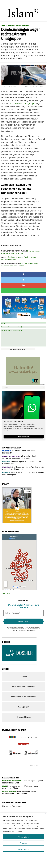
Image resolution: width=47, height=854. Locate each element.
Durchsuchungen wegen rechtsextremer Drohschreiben (19, 264)
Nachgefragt (23, 707)
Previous (10, 751)
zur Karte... (7, 594)
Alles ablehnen (23, 849)
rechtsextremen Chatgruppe (21, 103)
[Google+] (23, 285)
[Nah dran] (45, 813)
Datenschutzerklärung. (27, 630)
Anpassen (23, 843)
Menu (43, 3)
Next (36, 751)
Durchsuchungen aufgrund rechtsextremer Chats (20, 252)
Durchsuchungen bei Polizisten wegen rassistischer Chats (18, 258)
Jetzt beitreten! (24, 436)
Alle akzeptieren (23, 837)
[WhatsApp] (23, 290)
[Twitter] (23, 280)
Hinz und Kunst (24, 717)
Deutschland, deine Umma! (23, 697)
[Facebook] (23, 274)
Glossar (23, 676)
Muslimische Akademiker (23, 686)
